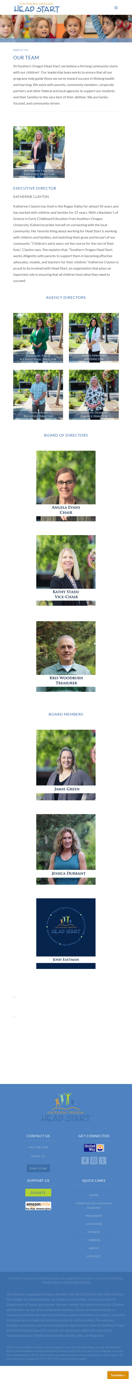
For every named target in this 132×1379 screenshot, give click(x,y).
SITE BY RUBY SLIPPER (76, 1282)
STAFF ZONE (38, 1168)
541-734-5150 (38, 1147)
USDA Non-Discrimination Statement (94, 1205)
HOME (93, 1195)
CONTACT (94, 1256)
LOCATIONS (94, 1223)
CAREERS (93, 1240)
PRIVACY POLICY (52, 1282)
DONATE (38, 1193)
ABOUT (94, 1248)
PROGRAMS (94, 1215)
